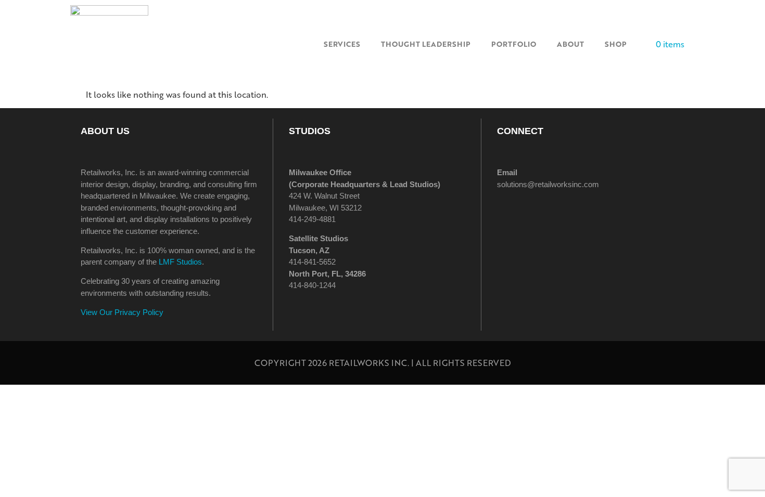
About (570, 43)
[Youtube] (624, 214)
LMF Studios (180, 261)
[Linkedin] (567, 214)
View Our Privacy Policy (122, 312)
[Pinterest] (596, 214)
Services (342, 43)
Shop (616, 43)
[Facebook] (510, 214)
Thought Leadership (425, 43)
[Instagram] (539, 214)
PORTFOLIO (513, 43)
